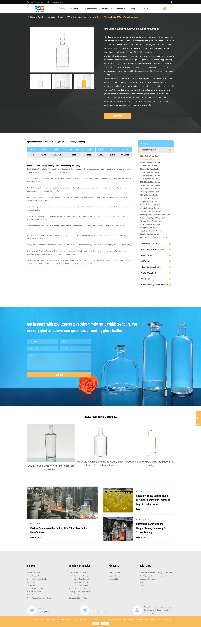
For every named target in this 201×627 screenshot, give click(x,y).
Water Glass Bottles (149, 273)
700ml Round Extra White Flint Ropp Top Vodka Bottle (51, 467)
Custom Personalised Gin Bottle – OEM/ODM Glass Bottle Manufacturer (58, 530)
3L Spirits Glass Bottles (148, 202)
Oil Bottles (145, 261)
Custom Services (90, 8)
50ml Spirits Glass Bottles (149, 169)
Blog (133, 8)
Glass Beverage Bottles (151, 267)
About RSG (74, 8)
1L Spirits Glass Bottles (148, 166)
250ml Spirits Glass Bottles (150, 179)
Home (32, 17)
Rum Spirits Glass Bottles (149, 234)
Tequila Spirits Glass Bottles (150, 231)
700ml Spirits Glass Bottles (78, 17)
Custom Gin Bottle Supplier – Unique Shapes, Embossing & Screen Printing (151, 528)
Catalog (62, 8)
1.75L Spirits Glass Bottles (149, 198)
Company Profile (115, 573)
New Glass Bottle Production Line (152, 576)
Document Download (148, 579)
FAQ (141, 582)
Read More (34, 537)
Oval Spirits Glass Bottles (149, 208)
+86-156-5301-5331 (35, 2)
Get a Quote (117, 116)
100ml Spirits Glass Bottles (150, 172)
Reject (95, 623)
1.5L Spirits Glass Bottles (149, 195)
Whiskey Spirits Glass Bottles (151, 221)
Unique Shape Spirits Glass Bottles (153, 218)
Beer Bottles (146, 255)
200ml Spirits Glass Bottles (150, 176)
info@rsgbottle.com (56, 2)
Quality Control (114, 576)
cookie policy (156, 619)
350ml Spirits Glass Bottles (150, 189)
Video (142, 585)
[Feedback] (198, 423)
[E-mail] (198, 413)
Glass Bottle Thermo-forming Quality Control (157, 573)
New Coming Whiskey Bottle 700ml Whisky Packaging (115, 17)
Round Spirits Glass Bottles (150, 205)
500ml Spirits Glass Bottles (150, 162)
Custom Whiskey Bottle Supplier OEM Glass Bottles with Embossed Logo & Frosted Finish (153, 500)
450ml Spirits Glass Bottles (150, 192)
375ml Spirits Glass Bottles (150, 182)
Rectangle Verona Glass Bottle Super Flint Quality (150, 463)
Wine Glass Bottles (149, 243)
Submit (59, 375)
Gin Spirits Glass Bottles (149, 228)
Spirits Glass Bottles (56, 17)
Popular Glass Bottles (79, 566)
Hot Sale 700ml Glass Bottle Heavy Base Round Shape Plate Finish (100, 463)
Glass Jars (145, 279)
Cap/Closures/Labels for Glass (154, 285)
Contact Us (144, 8)
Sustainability (114, 579)
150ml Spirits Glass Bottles (150, 185)
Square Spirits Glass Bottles (150, 211)
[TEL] (198, 418)
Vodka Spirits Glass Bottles (150, 224)
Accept (105, 623)
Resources (121, 8)
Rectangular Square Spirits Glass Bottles (155, 215)
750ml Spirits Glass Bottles (150, 156)
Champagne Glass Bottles (152, 249)
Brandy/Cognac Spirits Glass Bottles (154, 237)
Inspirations (107, 8)
